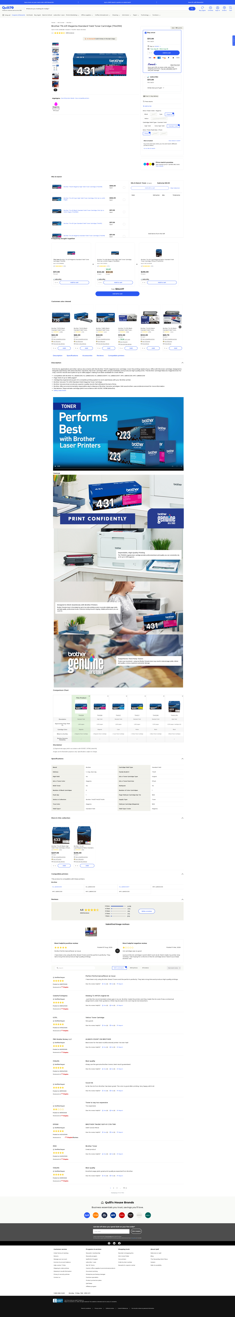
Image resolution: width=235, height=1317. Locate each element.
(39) (128, 916)
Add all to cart (117, 294)
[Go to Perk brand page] (113, 1215)
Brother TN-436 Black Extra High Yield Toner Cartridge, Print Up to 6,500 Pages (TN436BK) (114, 260)
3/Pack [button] (163, 133)
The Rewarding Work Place (159, 1259)
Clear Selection (175, 188)
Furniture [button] (156, 15)
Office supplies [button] (86, 15)
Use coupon (136, 1231)
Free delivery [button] (145, 343)
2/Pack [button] (155, 133)
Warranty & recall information (63, 1271)
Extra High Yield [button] (159, 126)
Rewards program (91, 1256)
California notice (110, 1308)
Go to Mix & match (149, 148)
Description (57, 355)
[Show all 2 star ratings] (118, 913)
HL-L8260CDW (57, 887)
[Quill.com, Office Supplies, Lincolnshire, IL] (58, 1301)
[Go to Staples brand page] (122, 1215)
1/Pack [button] (146, 133)
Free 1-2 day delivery (151, 96)
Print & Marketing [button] (71, 15)
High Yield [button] (147, 126)
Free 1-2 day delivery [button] (81, 343)
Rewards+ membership (93, 1253)
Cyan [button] (160, 114)
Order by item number (125, 1262)
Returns (56, 1256)
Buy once (151, 32)
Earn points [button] (177, 28)
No (112, 984)
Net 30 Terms (90, 1265)
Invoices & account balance (62, 1262)
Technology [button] (145, 15)
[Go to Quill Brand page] (87, 1215)
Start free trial (175, 65)
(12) (129, 914)
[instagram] (109, 1243)
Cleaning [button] (115, 15)
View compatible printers (82, 98)
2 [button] (113, 1188)
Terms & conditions (86, 1308)
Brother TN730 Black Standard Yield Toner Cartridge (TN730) (58, 329)
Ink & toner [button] (125, 15)
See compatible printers (59, 339)
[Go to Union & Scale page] (139, 1215)
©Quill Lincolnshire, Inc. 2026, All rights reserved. (76, 1301)
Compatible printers (116, 355)
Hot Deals (29, 15)
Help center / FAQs (60, 1265)
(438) (129, 906)
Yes (105, 984)
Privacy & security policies (62, 1274)
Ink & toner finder (123, 1256)
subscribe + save (59, 15)
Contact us (57, 1277)
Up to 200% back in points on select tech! (117, 2)
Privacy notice (98, 1308)
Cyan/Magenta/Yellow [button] (159, 118)
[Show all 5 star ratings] (118, 906)
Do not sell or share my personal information (143, 1308)
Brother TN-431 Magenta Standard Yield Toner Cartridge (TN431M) (84, 235)
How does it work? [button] (174, 140)
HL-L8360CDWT (124, 887)
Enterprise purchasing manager (95, 1274)
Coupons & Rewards (18, 15)
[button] (192, 8)
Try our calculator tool (168, 68)
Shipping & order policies (61, 1268)
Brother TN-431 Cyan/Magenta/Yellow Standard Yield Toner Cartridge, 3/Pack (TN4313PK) (157, 260)
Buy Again (37, 15)
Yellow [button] (146, 118)
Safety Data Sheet (60, 390)
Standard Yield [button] (173, 126)
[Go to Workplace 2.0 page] (148, 1215)
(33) (129, 909)
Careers (153, 1262)
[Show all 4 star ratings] (118, 908)
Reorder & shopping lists (125, 1253)
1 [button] (110, 1188)
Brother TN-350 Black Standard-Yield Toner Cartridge (125, 329)
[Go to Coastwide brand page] (95, 1215)
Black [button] (146, 114)
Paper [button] (135, 15)
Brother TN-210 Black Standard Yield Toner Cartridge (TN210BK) (169, 329)
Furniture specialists (92, 1277)
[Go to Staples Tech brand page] (130, 1215)
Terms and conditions (108, 1236)
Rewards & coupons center (126, 1265)
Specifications (72, 355)
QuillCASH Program (92, 1259)
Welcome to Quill (156, 1253)
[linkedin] (114, 1243)
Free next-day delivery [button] (59, 343)
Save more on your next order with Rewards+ (39, 2)
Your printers (122, 1259)
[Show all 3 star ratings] (118, 911)
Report (121, 984)
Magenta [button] (169, 114)
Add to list (148, 106)
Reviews (100, 355)
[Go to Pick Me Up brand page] (104, 1215)
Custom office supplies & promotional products (100, 1268)
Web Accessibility (156, 1265)
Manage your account (60, 1259)
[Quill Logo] (8, 7)
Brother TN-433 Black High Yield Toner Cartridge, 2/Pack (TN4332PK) (60, 846)
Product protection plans (94, 1280)
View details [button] (159, 166)
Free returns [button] (149, 101)
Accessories (87, 355)
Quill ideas (89, 1283)
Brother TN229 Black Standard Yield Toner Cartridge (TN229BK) (80, 329)
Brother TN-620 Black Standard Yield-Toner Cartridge (148, 329)
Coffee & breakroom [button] (101, 15)
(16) (129, 911)
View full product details (67, 98)
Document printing (92, 1271)
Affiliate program (91, 1286)
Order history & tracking (61, 1253)
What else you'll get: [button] (154, 88)
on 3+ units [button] (127, 339)
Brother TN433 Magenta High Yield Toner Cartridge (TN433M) (83, 186)
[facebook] (119, 1243)
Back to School (47, 15)
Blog (152, 1256)
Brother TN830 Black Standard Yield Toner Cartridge (102, 329)
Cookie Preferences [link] (123, 1308)
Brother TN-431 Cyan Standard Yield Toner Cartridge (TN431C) (83, 223)
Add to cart (167, 53)
